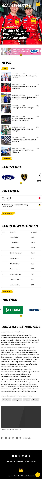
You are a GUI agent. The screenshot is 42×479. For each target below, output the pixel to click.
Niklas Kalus (14, 264)
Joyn (35, 384)
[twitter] (19, 456)
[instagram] (16, 456)
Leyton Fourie (14, 248)
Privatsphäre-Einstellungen (28, 475)
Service (12, 461)
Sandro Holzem (15, 269)
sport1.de (29, 384)
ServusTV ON (5, 386)
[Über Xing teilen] (20, 438)
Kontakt (33, 461)
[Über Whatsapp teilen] (6, 438)
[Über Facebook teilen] (2, 438)
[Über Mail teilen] (9, 438)
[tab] (5, 68)
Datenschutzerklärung (23, 422)
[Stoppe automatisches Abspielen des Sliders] (39, 40)
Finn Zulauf (13, 242)
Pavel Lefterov (14, 279)
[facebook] (13, 456)
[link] (21, 22)
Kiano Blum (13, 258)
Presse (27, 461)
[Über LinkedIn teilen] (17, 438)
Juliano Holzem (15, 274)
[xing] (29, 456)
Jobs (7, 461)
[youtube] (23, 456)
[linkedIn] (26, 456)
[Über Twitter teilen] (13, 438)
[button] (37, 474)
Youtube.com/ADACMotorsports (15, 389)
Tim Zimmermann (15, 253)
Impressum (10, 475)
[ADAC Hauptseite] (38, 5)
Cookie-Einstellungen (20, 421)
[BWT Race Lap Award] (21, 51)
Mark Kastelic (14, 285)
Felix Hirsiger (14, 237)
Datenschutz (17, 475)
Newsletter (20, 461)
